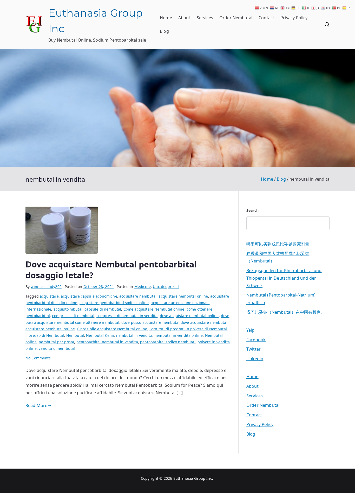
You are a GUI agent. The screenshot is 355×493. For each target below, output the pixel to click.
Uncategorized (166, 286)
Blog (164, 31)
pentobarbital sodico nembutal (167, 341)
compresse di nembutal (73, 315)
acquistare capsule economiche (89, 296)
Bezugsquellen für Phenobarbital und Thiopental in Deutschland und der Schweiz (284, 278)
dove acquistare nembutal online (189, 315)
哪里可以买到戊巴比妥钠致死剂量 (277, 244)
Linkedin (254, 358)
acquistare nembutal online (183, 296)
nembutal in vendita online (178, 335)
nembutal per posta (56, 341)
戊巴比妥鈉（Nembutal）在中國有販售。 (285, 312)
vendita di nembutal (57, 348)
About (184, 18)
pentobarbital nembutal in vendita (107, 341)
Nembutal (75, 335)
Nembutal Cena (100, 335)
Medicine (142, 286)
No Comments (38, 358)
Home (166, 18)
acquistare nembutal (137, 296)
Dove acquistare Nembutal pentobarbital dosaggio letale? (111, 270)
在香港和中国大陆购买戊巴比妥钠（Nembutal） (277, 257)
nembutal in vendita (134, 335)
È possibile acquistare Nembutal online (112, 328)
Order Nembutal (235, 18)
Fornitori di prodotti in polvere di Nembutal (188, 328)
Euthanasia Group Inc (192, 478)
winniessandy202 (46, 286)
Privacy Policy (293, 18)
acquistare (49, 296)
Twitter (253, 349)
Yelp (250, 330)
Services (205, 18)
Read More (36, 405)
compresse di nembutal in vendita (126, 315)
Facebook (256, 340)
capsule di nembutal (102, 309)
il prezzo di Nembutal (44, 335)
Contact (266, 18)
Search (252, 210)
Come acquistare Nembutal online (154, 309)
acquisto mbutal (68, 309)
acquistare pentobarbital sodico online (114, 302)
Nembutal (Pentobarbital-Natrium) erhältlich (280, 298)
